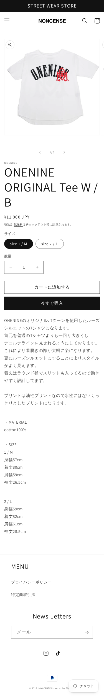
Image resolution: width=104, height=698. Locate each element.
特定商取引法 (23, 594)
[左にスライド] (40, 152)
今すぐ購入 (52, 303)
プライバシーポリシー (31, 582)
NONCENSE (45, 688)
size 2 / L (49, 243)
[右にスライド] (64, 152)
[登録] (86, 632)
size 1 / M (18, 243)
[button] (7, 21)
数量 (8, 256)
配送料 (18, 224)
